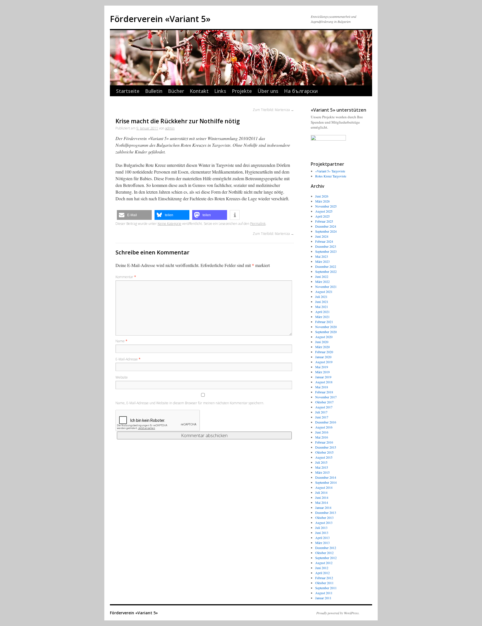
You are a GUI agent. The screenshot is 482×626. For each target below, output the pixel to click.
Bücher (176, 91)
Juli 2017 (321, 412)
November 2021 (326, 286)
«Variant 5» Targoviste (330, 171)
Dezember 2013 (325, 512)
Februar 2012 (324, 578)
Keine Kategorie (169, 223)
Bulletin (153, 91)
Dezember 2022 (325, 266)
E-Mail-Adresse (128, 359)
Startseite (127, 91)
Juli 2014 (321, 492)
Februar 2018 (324, 392)
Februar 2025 (324, 221)
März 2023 (322, 261)
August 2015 (323, 457)
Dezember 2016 (325, 422)
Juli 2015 (321, 462)
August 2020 (323, 336)
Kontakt (199, 91)
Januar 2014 (323, 507)
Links (220, 91)
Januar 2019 (323, 377)
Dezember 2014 (325, 477)
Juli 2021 (321, 296)
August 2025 (323, 211)
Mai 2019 (321, 367)
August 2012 (323, 562)
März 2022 (322, 281)
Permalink (258, 223)
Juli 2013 (321, 527)
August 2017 (323, 407)
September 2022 (326, 271)
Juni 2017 (321, 417)
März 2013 (322, 542)
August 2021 (323, 291)
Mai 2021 (321, 306)
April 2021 (322, 311)
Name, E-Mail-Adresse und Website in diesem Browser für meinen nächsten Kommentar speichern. (189, 403)
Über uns (267, 91)
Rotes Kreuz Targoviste (330, 176)
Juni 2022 (321, 276)
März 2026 (322, 201)
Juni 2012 (321, 567)
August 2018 (323, 382)
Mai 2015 (321, 467)
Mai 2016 (321, 437)
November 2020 (326, 326)
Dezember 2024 (325, 226)
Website (121, 377)
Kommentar (125, 277)
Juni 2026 (321, 196)
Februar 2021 (324, 321)
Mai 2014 (321, 502)
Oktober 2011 (324, 583)
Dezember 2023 (325, 246)
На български (301, 91)
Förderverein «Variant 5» (160, 19)
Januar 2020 (323, 357)
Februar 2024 (324, 241)
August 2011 (323, 593)
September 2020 (326, 331)
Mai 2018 (321, 387)
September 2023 (326, 251)
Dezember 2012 (325, 547)
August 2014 (323, 487)
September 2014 (326, 482)
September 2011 (326, 588)
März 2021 (322, 316)
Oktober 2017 (324, 402)
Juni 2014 (321, 497)
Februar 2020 (324, 352)
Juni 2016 (321, 432)
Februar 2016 (324, 442)
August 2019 (323, 362)
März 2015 (322, 472)
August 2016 (323, 427)
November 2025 (326, 206)
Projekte (242, 91)
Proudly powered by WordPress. (338, 613)
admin (170, 128)
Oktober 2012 (324, 552)
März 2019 (322, 372)
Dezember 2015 (325, 447)
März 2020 (322, 347)
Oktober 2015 (324, 452)
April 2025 (322, 216)
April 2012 (322, 572)
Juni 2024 (321, 236)
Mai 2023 (321, 256)
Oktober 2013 (324, 517)
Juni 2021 (321, 301)
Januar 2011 (323, 598)
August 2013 (323, 522)
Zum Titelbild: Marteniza (273, 109)
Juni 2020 (321, 342)
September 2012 (326, 557)
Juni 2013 (321, 532)
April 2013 (322, 537)
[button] (134, 215)
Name (121, 341)
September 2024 (326, 231)
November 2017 (326, 397)
